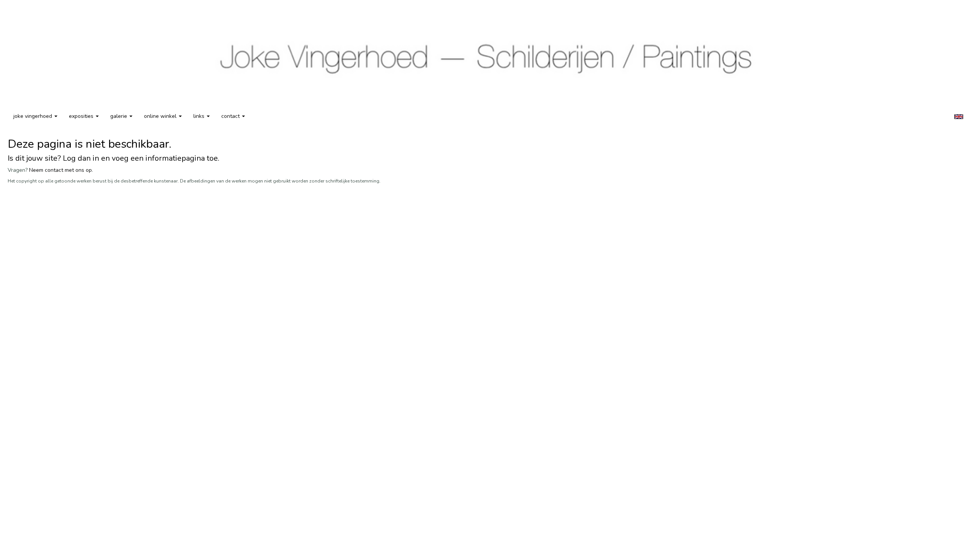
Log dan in (81, 158)
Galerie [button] (119, 116)
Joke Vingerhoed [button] (33, 116)
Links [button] (199, 116)
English (958, 116)
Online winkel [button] (161, 116)
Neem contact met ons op (60, 170)
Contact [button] (231, 116)
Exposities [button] (82, 116)
